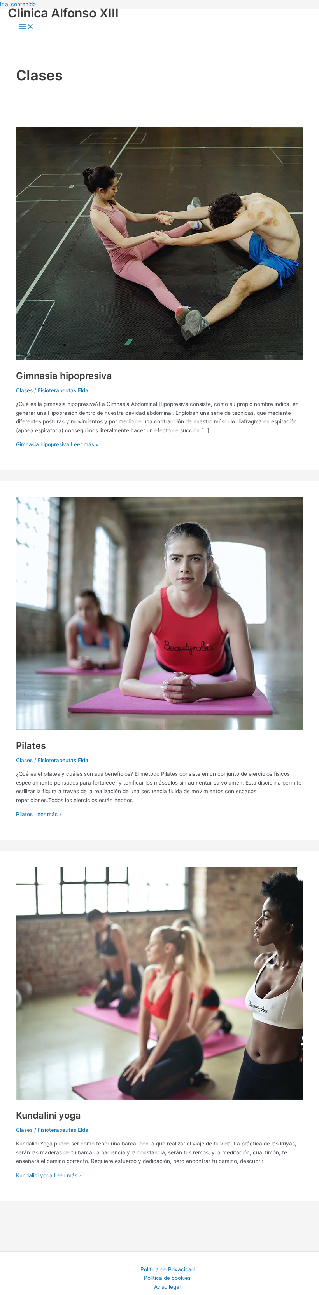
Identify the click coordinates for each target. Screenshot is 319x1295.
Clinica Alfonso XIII (63, 13)
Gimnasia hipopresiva (64, 375)
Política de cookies (167, 1278)
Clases (24, 390)
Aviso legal (167, 1287)
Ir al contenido (18, 4)
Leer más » (57, 444)
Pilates (31, 745)
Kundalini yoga (48, 1115)
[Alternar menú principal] (26, 27)
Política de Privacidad (167, 1269)
